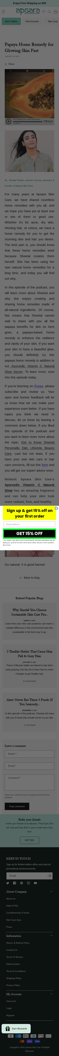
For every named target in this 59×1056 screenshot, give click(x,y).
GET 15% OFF (29, 534)
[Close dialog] (56, 508)
